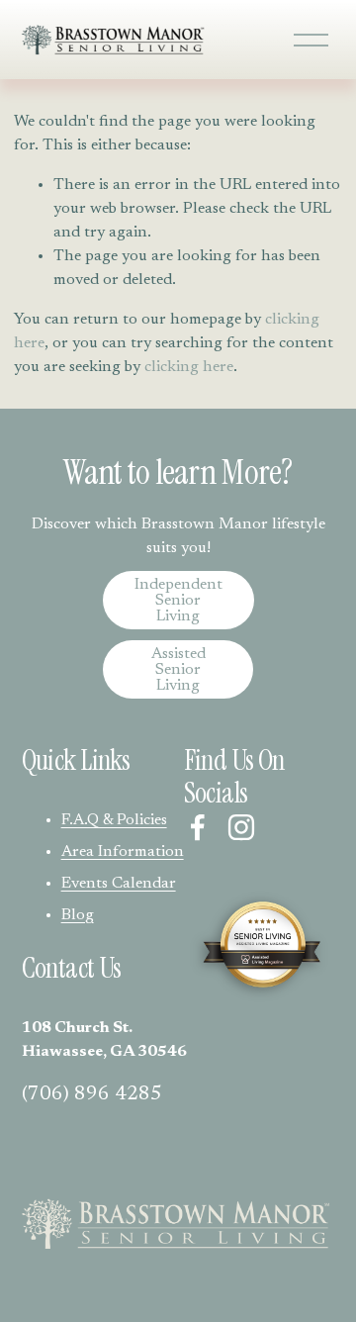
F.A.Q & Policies (114, 820)
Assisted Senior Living (178, 670)
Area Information (122, 852)
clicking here (188, 367)
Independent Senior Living (178, 600)
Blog (77, 915)
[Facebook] (198, 827)
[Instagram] (241, 827)
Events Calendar (118, 884)
